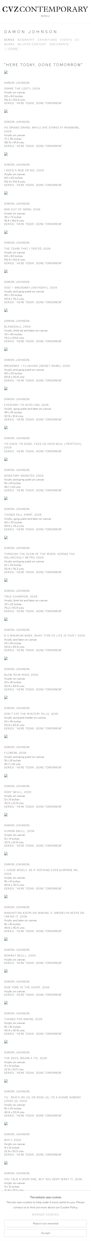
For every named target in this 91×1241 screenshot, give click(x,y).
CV (77, 40)
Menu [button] (45, 16)
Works (9, 44)
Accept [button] (45, 1233)
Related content (32, 44)
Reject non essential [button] (45, 1223)
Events (66, 40)
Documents (59, 44)
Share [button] (13, 49)
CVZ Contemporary (45, 9)
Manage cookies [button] (45, 1214)
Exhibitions (47, 40)
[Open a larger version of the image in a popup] (45, 75)
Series (9, 40)
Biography (26, 40)
